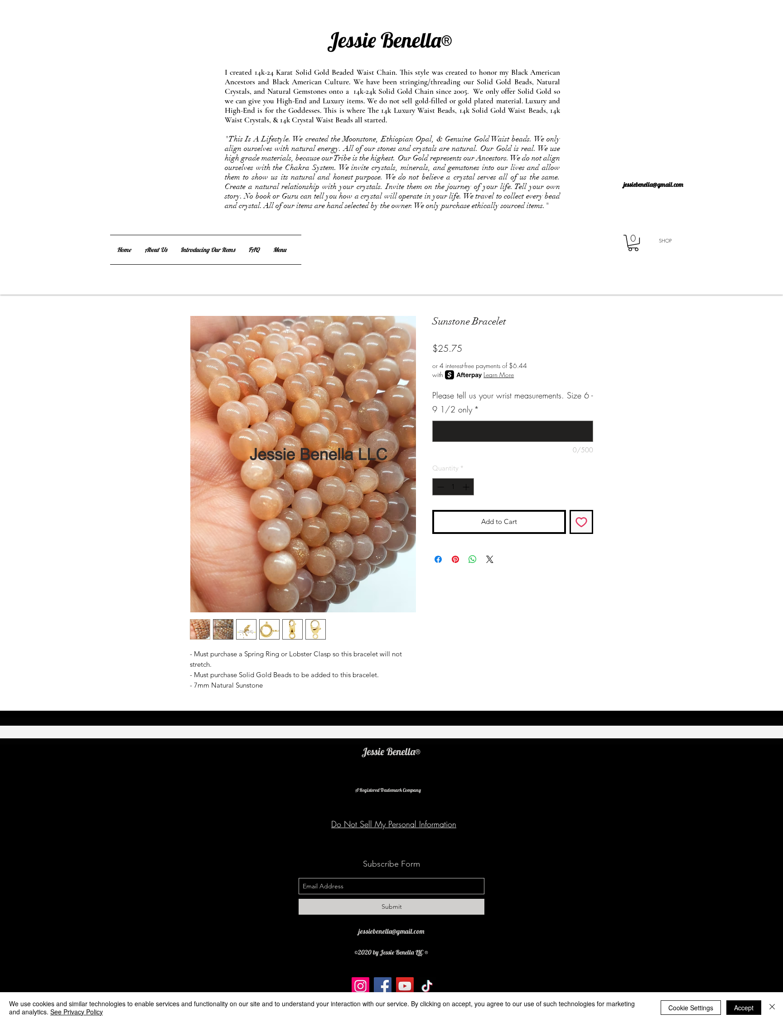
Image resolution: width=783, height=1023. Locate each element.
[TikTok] (427, 986)
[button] (633, 243)
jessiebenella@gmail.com (653, 184)
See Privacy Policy (76, 1011)
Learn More (498, 374)
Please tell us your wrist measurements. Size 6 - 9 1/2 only (512, 402)
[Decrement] (440, 487)
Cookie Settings (690, 1007)
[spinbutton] (453, 487)
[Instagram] (360, 986)
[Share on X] (489, 559)
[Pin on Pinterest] (455, 559)
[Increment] (467, 487)
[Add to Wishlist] (582, 522)
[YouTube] (405, 986)
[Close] (772, 1007)
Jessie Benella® (374, 26)
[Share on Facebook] (438, 559)
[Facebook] (383, 986)
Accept (744, 1007)
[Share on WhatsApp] (472, 559)
